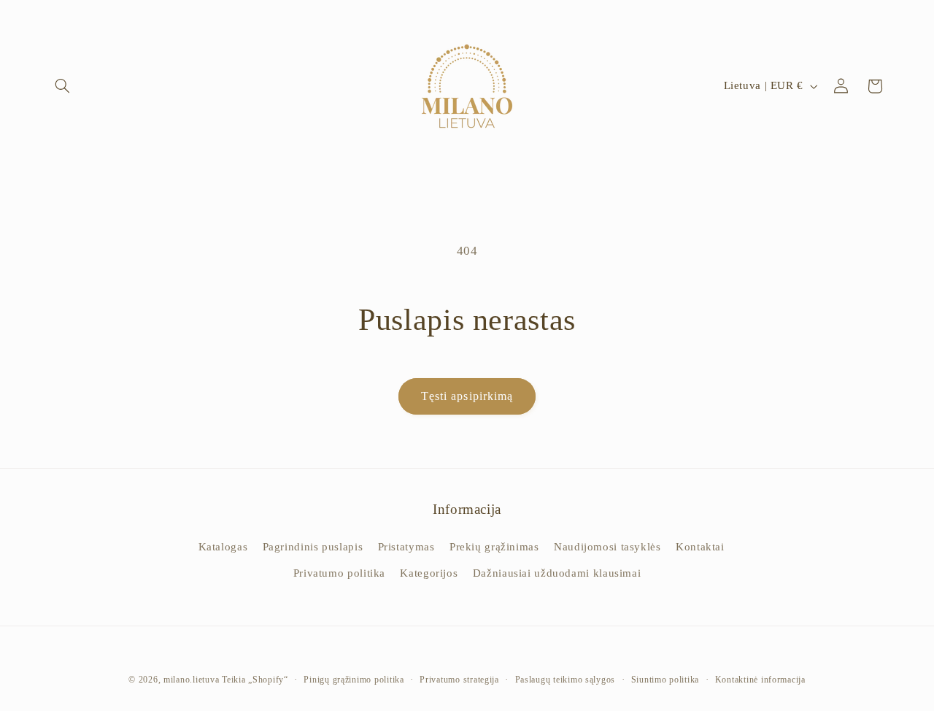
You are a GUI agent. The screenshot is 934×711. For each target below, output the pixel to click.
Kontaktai (700, 547)
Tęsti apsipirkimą (467, 396)
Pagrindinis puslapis (313, 547)
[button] (63, 86)
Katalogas (223, 547)
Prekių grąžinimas (494, 547)
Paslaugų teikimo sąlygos (565, 679)
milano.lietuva (191, 679)
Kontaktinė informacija (760, 679)
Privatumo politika (339, 573)
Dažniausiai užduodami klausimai (557, 573)
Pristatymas (406, 547)
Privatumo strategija (459, 679)
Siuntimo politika (665, 679)
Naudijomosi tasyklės (607, 547)
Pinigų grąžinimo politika (354, 679)
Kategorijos (429, 573)
